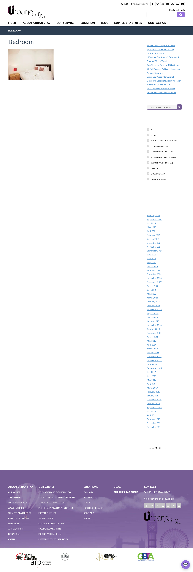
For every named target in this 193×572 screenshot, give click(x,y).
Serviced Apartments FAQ (162, 163)
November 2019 (154, 309)
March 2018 (152, 348)
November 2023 (154, 278)
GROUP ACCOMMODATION (51, 502)
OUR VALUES (14, 492)
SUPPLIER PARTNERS (128, 22)
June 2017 (151, 376)
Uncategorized (158, 174)
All (152, 130)
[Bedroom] (31, 64)
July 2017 (151, 372)
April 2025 (152, 231)
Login (182, 10)
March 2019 (152, 317)
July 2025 (151, 223)
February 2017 (153, 392)
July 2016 (151, 411)
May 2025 (151, 227)
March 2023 (152, 298)
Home (12, 22)
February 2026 (153, 215)
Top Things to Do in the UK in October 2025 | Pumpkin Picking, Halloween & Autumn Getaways (164, 69)
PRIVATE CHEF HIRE (47, 513)
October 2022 (153, 305)
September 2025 (154, 219)
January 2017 (153, 395)
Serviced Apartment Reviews (163, 157)
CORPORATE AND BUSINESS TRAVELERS (56, 497)
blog (153, 135)
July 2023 (151, 290)
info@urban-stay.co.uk (160, 498)
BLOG (104, 22)
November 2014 (154, 427)
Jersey (87, 502)
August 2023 (152, 286)
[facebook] (157, 505)
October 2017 (153, 364)
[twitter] (146, 505)
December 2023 (154, 274)
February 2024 (153, 270)
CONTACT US (157, 22)
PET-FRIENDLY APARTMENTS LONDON (56, 508)
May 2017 (151, 380)
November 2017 (154, 360)
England (88, 492)
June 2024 (151, 258)
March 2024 (152, 266)
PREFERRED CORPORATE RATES (53, 539)
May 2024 (151, 262)
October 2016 (153, 403)
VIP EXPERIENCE (45, 518)
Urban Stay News (158, 179)
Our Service (65, 22)
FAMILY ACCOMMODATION (51, 523)
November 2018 (154, 325)
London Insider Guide (160, 146)
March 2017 (152, 388)
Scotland (89, 513)
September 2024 (154, 251)
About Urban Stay (37, 22)
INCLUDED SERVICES (17, 502)
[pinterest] (173, 505)
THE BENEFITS (14, 497)
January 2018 (153, 352)
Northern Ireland (93, 508)
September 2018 (154, 333)
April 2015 (152, 415)
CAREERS (12, 539)
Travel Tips (155, 168)
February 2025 (153, 235)
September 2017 (154, 368)
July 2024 (151, 254)
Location (88, 22)
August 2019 (152, 313)
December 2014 (154, 423)
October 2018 (153, 329)
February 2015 (153, 419)
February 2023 (153, 301)
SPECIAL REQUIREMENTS (49, 529)
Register (173, 10)
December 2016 (154, 399)
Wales (87, 518)
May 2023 (151, 294)
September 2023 (154, 282)
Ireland (88, 497)
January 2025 (153, 239)
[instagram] (179, 505)
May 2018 (151, 341)
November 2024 (154, 247)
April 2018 (152, 345)
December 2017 (154, 356)
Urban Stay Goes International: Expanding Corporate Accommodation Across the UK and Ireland (164, 81)
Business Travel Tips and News (164, 141)
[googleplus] (151, 505)
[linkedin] (162, 505)
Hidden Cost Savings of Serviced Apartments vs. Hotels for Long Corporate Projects (161, 49)
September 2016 (154, 407)
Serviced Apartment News (162, 152)
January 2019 (153, 321)
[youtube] (168, 505)
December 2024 (154, 243)
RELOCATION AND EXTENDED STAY (54, 492)
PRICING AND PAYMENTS (50, 534)
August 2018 (152, 337)
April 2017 (152, 384)
